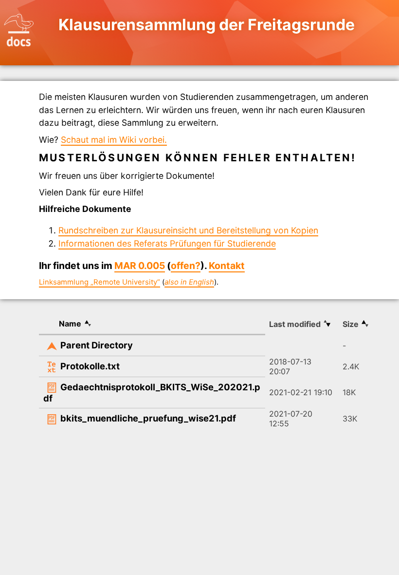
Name (70, 323)
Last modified (295, 324)
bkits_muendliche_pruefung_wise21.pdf (148, 418)
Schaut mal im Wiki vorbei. (114, 139)
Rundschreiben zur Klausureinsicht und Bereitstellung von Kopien (188, 230)
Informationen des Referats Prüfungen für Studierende (167, 243)
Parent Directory (96, 345)
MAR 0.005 (139, 265)
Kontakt (227, 265)
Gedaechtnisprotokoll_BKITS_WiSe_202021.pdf (151, 393)
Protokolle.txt (90, 366)
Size (351, 324)
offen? (185, 265)
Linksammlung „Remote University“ (99, 282)
